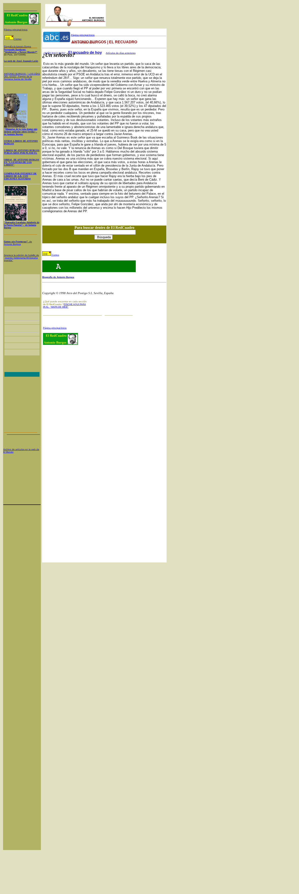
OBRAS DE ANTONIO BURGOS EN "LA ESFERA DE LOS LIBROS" (21, 162)
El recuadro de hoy (85, 53)
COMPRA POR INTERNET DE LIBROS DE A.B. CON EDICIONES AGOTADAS (20, 176)
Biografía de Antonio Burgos (58, 277)
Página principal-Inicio (16, 29)
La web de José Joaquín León (21, 61)
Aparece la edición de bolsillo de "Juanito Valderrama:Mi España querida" (21, 258)
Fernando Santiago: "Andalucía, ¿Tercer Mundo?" (20, 50)
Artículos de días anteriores (120, 53)
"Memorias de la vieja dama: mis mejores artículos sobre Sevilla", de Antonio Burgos (20, 131)
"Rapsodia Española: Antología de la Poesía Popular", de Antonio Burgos (21, 225)
